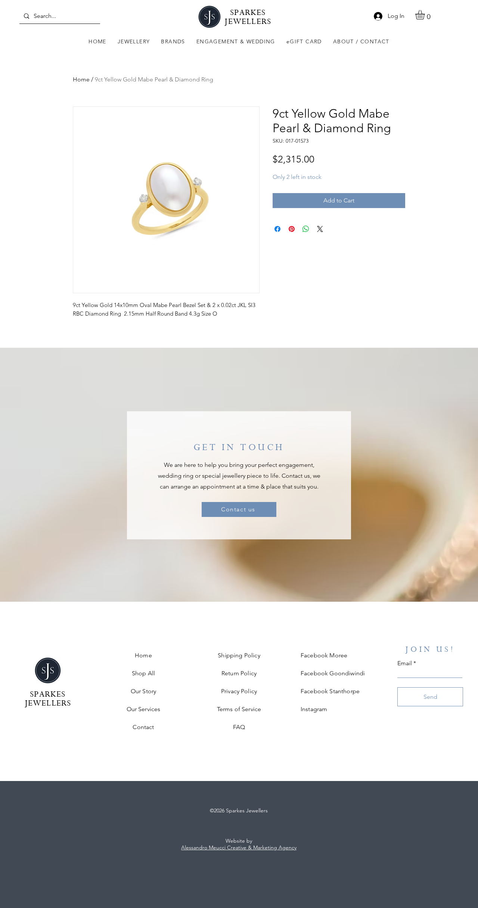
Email (404, 663)
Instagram (314, 709)
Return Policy (239, 673)
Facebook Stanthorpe (330, 691)
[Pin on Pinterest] (291, 228)
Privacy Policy (239, 691)
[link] (425, 14)
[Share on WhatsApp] (305, 228)
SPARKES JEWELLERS (247, 18)
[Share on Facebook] (277, 228)
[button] (134, 41)
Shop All (143, 673)
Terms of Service (239, 709)
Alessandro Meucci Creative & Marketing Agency (239, 847)
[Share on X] (320, 228)
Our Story (143, 691)
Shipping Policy (239, 655)
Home (81, 79)
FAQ (239, 727)
